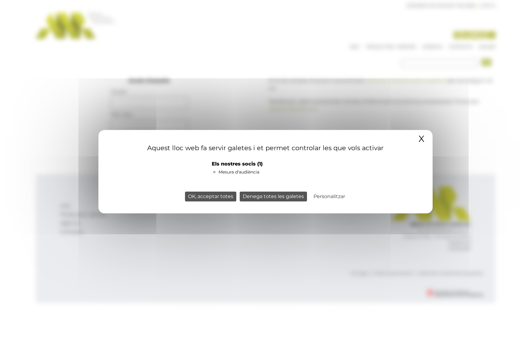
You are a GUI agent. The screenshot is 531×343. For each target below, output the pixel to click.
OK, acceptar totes (210, 196)
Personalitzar (329, 196)
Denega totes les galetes (273, 196)
